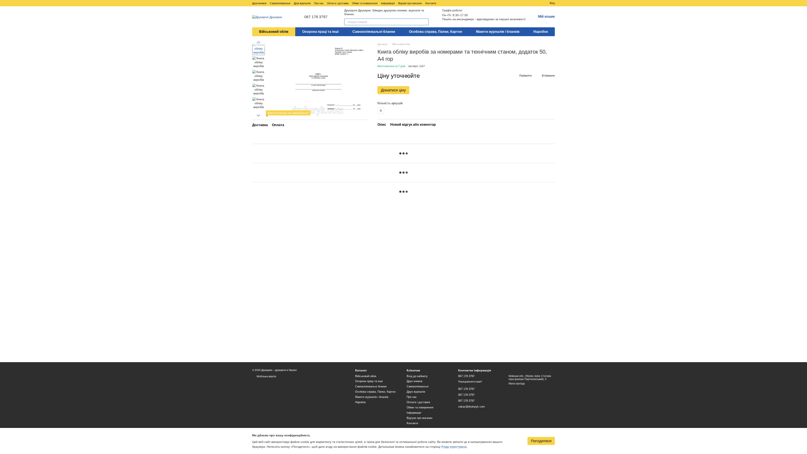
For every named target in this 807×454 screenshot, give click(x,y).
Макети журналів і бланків (498, 31)
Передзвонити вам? (470, 381)
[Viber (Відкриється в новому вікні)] (514, 3)
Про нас (319, 3)
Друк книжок (259, 3)
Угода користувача (454, 446)
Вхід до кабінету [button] (417, 376)
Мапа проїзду (517, 383)
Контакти (430, 3)
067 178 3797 (315, 17)
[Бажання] (539, 3)
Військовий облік (273, 31)
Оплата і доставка (338, 3)
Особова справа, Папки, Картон (435, 31)
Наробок (540, 31)
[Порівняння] (531, 3)
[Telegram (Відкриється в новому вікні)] (509, 3)
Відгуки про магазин (410, 3)
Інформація (388, 3)
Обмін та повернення (365, 3)
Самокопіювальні (280, 3)
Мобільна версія (266, 376)
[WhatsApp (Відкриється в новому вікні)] (519, 3)
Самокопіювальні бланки (373, 31)
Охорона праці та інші (320, 31)
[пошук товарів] (425, 21)
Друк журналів (302, 3)
